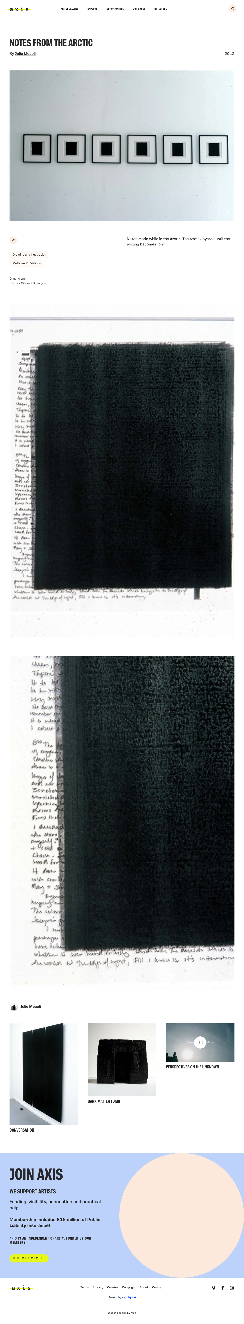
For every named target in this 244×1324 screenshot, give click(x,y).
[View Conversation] (44, 1079)
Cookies (112, 1287)
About (144, 1287)
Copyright (129, 1287)
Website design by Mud (122, 1313)
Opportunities (115, 8)
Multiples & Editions (27, 263)
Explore (92, 8)
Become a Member (29, 1258)
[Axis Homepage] (19, 9)
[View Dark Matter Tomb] (122, 1064)
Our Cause (139, 8)
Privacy (98, 1287)
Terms (84, 1287)
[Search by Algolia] (122, 1297)
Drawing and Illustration (29, 254)
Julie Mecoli (25, 54)
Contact (158, 1287)
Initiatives (160, 8)
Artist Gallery (69, 8)
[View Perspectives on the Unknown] (200, 1047)
